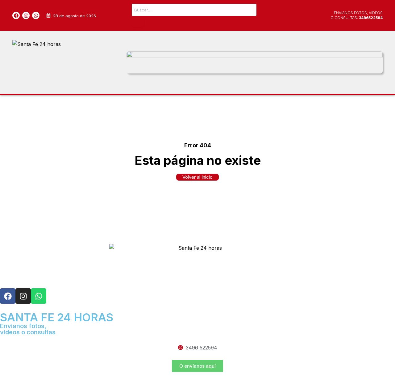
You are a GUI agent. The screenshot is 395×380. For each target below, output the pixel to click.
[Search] (138, 21)
